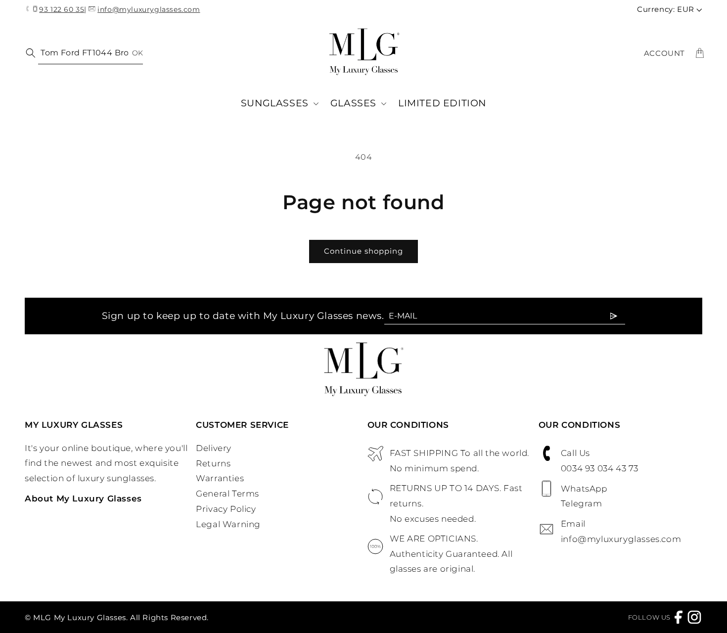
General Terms (227, 493)
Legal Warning (228, 524)
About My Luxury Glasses (83, 498)
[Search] (29, 52)
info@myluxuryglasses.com (148, 9)
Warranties (220, 478)
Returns (213, 463)
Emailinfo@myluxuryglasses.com (621, 531)
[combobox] (90, 53)
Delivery (213, 448)
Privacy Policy (226, 509)
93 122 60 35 (61, 9)
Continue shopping (363, 251)
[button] (279, 103)
